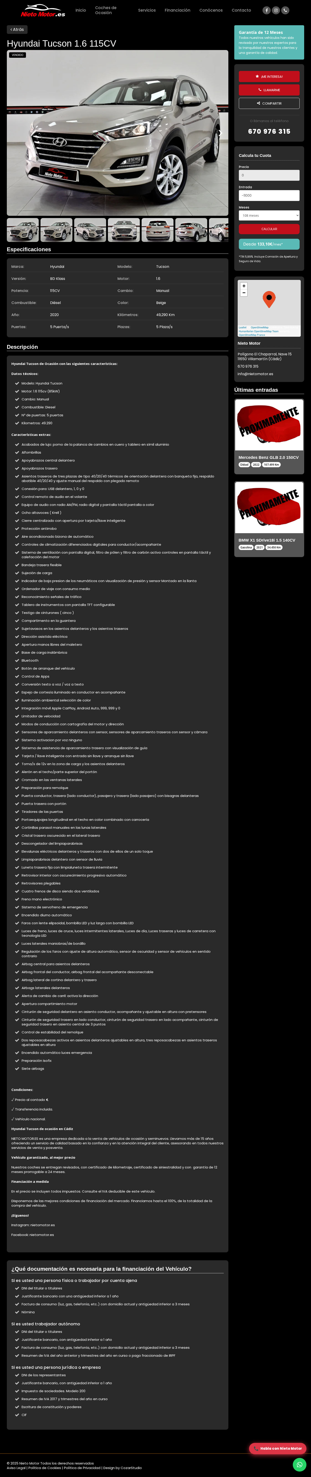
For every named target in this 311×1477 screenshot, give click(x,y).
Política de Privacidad (82, 1467)
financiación (96, 1200)
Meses (244, 207)
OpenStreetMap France (252, 335)
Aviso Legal (16, 1467)
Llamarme (271, 90)
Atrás (18, 29)
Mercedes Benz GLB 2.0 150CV (269, 457)
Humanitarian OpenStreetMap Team (258, 331)
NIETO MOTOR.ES (24, 1138)
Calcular (269, 229)
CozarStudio (131, 1467)
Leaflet (242, 327)
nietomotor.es (43, 1225)
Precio (244, 167)
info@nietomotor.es (255, 374)
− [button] (243, 293)
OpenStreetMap (259, 327)
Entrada (245, 187)
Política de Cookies (44, 1467)
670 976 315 (269, 131)
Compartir (271, 103)
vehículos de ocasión (126, 1138)
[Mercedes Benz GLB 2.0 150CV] (269, 424)
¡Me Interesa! (271, 76)
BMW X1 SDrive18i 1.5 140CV (267, 540)
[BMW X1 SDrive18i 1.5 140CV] (269, 507)
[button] (299, 1465)
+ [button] (243, 286)
